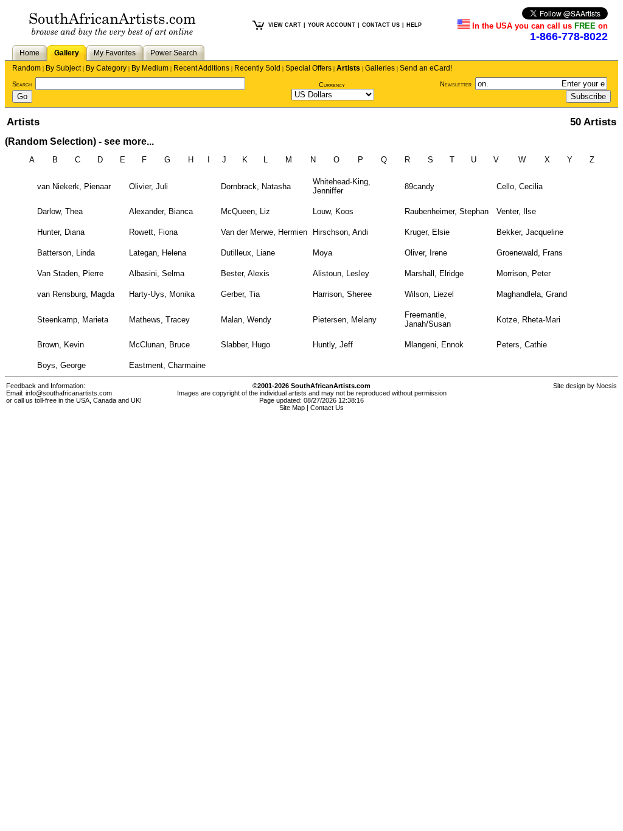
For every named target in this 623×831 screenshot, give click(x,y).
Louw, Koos (333, 211)
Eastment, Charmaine (167, 365)
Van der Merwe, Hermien (264, 232)
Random (26, 68)
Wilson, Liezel (429, 294)
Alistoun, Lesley (341, 273)
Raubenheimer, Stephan (447, 211)
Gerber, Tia (240, 294)
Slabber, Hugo (245, 344)
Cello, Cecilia (519, 186)
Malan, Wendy (246, 319)
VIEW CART (284, 25)
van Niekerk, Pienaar (74, 186)
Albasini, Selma (156, 273)
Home (29, 53)
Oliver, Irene (426, 252)
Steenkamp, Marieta (72, 319)
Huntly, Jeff (333, 344)
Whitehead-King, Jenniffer (342, 186)
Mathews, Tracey (159, 319)
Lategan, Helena (157, 252)
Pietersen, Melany (345, 319)
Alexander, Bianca (161, 211)
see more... (129, 141)
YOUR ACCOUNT (331, 25)
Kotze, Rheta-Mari (528, 319)
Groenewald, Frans (529, 252)
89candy (419, 186)
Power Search (173, 53)
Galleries (380, 68)
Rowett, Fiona (153, 232)
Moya (322, 252)
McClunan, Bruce (159, 344)
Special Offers (308, 68)
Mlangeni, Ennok (434, 344)
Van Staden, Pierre (70, 273)
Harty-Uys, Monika (162, 294)
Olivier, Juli (148, 186)
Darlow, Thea (60, 211)
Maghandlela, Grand (531, 294)
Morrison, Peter (523, 273)
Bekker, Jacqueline (529, 232)
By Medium (150, 68)
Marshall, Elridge (434, 273)
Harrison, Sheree (342, 294)
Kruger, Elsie (427, 232)
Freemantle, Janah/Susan (428, 319)
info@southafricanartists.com (69, 393)
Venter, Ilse (516, 211)
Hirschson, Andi (340, 232)
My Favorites (115, 53)
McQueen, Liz (245, 211)
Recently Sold (257, 68)
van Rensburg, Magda (75, 294)
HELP (414, 25)
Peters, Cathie (521, 344)
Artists (348, 68)
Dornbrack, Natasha (256, 186)
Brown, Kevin (60, 344)
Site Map (292, 407)
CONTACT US (381, 25)
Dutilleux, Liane (248, 252)
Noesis (606, 385)
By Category (106, 68)
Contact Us (327, 407)
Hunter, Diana (61, 232)
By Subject (63, 68)
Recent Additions (201, 68)
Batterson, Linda (66, 252)
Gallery (66, 53)
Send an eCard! (426, 68)
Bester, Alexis (245, 273)
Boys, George (61, 365)
